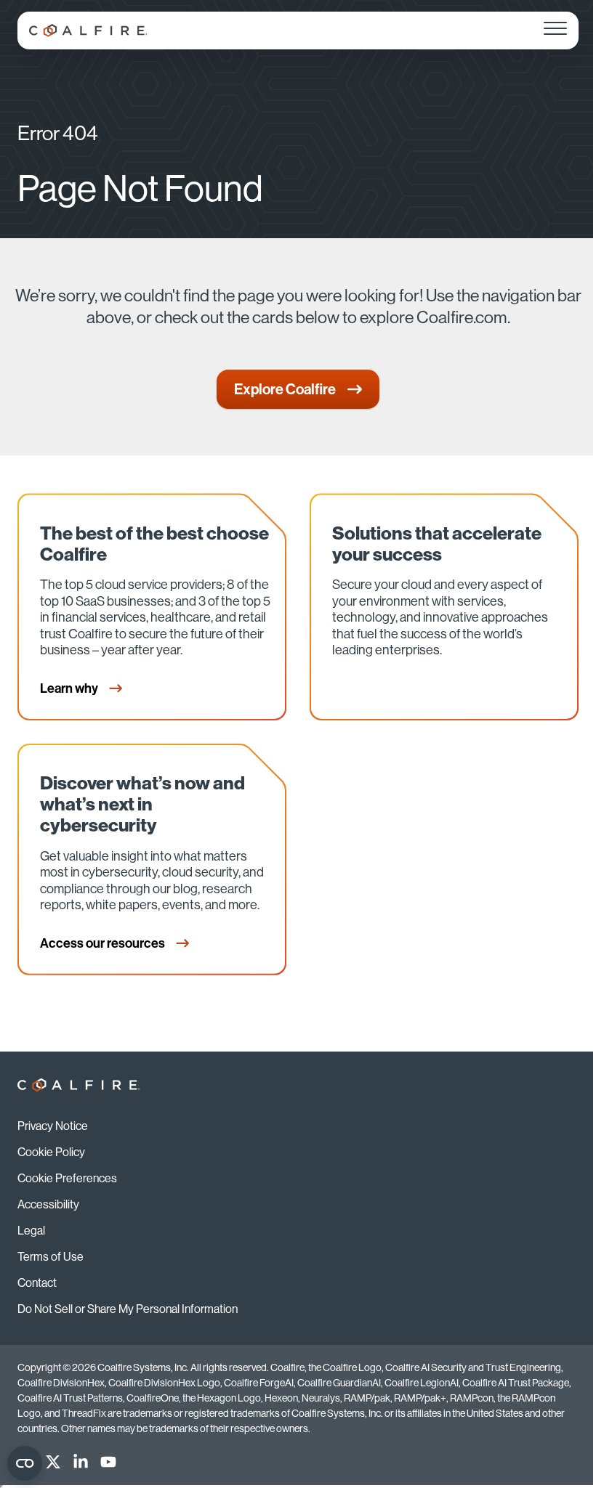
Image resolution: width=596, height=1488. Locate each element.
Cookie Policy (51, 1152)
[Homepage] (88, 30)
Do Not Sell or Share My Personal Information (127, 1309)
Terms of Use (50, 1257)
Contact (37, 1283)
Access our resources (103, 943)
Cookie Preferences (67, 1178)
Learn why (70, 688)
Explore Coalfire (285, 389)
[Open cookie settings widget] (24, 1463)
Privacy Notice (52, 1126)
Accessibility (48, 1204)
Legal (31, 1230)
